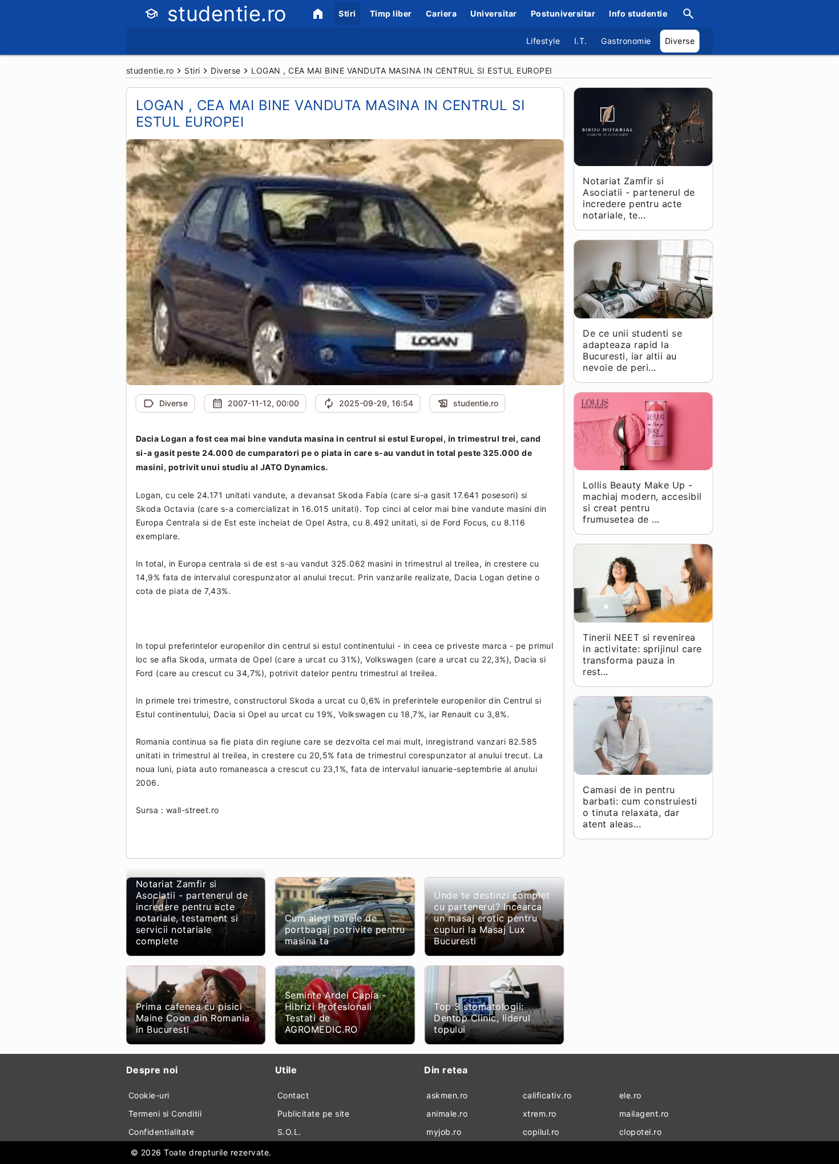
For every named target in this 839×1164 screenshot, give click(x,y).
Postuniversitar (563, 13)
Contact (293, 1095)
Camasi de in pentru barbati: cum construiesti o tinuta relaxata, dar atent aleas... (640, 807)
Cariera (441, 13)
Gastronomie (626, 41)
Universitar (493, 13)
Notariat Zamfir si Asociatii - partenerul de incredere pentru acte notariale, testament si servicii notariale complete (192, 912)
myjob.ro (443, 1132)
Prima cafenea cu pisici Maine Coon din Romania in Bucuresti (193, 1018)
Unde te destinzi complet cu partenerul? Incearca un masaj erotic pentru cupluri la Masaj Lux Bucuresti (492, 918)
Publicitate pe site (313, 1113)
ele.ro (630, 1095)
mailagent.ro (644, 1113)
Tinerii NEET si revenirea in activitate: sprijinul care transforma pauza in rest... (642, 654)
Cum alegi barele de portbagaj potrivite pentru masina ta (345, 929)
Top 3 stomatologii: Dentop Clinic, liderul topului (482, 1018)
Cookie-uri (149, 1095)
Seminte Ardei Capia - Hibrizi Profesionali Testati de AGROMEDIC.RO (335, 1012)
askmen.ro (447, 1095)
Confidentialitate (161, 1132)
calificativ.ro (547, 1095)
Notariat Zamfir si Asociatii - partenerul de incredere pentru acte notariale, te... (639, 198)
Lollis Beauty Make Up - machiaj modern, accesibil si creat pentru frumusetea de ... (642, 502)
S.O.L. (289, 1132)
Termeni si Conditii (165, 1113)
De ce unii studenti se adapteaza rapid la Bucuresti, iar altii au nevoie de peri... (632, 350)
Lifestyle (543, 41)
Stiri (347, 13)
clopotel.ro (640, 1132)
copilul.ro (541, 1132)
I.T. (580, 41)
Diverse (680, 41)
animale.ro (446, 1113)
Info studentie (638, 13)
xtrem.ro (539, 1113)
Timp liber (391, 13)
